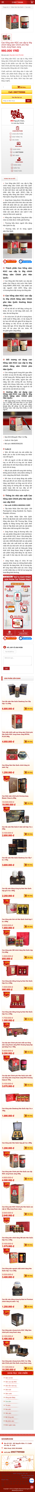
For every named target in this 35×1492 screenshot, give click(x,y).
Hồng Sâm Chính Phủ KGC (16, 55)
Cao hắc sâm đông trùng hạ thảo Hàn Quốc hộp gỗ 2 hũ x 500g (16, 889)
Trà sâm (7, 1405)
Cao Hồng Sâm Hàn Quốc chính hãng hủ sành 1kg (16, 766)
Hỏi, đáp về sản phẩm (15, 647)
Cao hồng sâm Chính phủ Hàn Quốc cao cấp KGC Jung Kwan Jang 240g (17, 1172)
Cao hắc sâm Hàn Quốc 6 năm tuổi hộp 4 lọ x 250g (17, 828)
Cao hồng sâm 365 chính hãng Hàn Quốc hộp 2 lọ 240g (17, 951)
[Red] (6, 37)
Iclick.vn (21, 1490)
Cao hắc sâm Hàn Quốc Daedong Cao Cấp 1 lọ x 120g (17, 859)
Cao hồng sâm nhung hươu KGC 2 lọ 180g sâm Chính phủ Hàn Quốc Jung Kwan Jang (16, 1362)
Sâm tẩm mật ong (10, 1386)
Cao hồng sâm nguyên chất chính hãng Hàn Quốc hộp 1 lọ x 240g (17, 1269)
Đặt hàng (29, 708)
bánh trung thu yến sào (20, 1473)
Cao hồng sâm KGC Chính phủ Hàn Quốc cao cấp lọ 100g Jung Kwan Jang (17, 1208)
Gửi (28, 101)
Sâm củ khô (9, 1378)
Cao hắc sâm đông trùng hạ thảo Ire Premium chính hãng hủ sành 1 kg (17, 1300)
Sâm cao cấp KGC (11, 1382)
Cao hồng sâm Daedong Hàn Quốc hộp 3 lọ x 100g (17, 1109)
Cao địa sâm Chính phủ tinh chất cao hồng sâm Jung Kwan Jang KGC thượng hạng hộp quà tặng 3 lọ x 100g (17, 1045)
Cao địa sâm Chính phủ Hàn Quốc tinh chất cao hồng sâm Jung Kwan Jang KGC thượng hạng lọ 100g (17, 1077)
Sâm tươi (8, 1390)
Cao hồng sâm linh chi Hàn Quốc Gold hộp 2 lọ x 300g (17, 920)
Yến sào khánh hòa (27, 1475)
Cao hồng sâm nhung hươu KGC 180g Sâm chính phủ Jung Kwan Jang (16, 1331)
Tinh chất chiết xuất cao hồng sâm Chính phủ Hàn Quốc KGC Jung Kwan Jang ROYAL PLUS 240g (17, 734)
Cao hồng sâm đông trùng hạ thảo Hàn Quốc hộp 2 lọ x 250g (17, 982)
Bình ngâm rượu (10, 1425)
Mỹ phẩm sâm (9, 1421)
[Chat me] (32, 1480)
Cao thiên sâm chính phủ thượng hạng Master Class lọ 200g (15, 797)
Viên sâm (8, 1413)
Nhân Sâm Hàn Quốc (17, 7)
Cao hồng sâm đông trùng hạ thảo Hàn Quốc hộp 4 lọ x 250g (17, 1013)
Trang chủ (6, 7)
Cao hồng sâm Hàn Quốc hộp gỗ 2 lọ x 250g (17, 1143)
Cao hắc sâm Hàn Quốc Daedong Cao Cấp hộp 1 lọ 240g (16, 702)
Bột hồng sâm (9, 1417)
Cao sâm (27, 7)
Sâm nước (8, 1393)
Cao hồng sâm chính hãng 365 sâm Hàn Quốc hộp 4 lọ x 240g (17, 1239)
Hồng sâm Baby (10, 1397)
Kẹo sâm (8, 1409)
